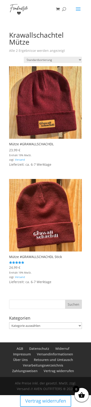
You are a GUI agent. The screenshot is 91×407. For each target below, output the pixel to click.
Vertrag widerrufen (59, 371)
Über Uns (20, 359)
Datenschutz (39, 348)
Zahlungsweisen (25, 371)
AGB (20, 348)
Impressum (22, 354)
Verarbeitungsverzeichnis (43, 365)
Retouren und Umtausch (53, 359)
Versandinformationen (55, 354)
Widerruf (62, 348)
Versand (20, 159)
